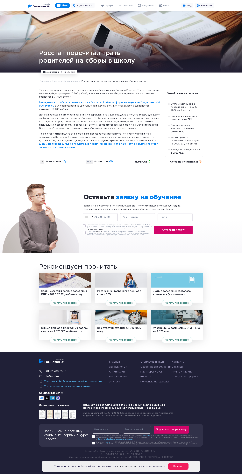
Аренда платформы (185, 376)
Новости (145, 377)
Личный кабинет (183, 372)
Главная (44, 81)
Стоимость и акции (153, 362)
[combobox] (89, 217)
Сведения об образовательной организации (73, 381)
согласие (127, 225)
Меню (65, 5)
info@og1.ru (51, 376)
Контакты (178, 362)
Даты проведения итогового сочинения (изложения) (182, 128)
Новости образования (65, 81)
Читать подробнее (65, 303)
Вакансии (178, 367)
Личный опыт (118, 367)
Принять (178, 466)
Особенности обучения (155, 367)
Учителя (114, 382)
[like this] (64, 161)
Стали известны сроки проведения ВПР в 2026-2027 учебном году (184, 107)
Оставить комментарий (184, 162)
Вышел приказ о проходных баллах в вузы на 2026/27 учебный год (185, 141)
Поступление (118, 377)
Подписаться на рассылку (171, 430)
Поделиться (140, 162)
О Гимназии (117, 372)
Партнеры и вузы (151, 372)
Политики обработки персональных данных (115, 439)
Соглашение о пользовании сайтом (67, 386)
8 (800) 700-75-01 (85, 5)
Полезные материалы (154, 382)
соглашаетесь (126, 466)
